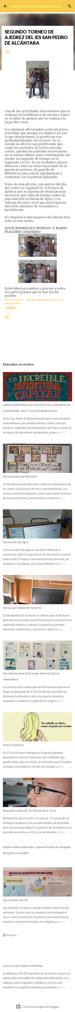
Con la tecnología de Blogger (40, 1006)
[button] (7, 52)
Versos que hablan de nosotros (22, 607)
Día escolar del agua (15, 542)
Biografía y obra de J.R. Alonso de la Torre (29, 810)
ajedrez (11, 307)
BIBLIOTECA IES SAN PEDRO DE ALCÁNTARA (43, 6)
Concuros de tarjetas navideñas (22, 965)
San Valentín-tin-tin (15, 900)
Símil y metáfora (13, 745)
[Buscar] (69, 6)
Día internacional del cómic (20, 476)
